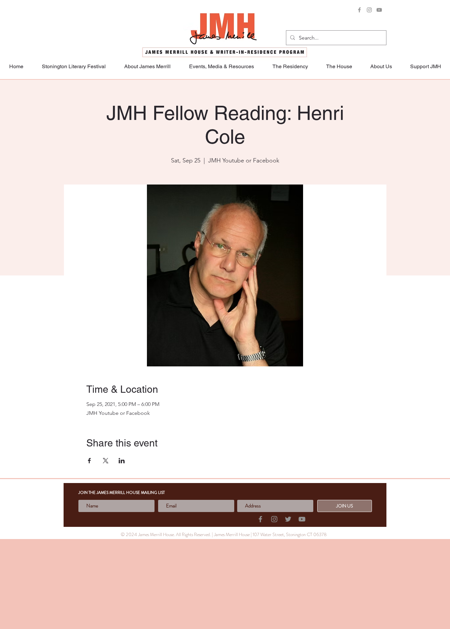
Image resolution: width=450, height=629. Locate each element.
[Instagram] (369, 10)
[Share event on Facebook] (89, 460)
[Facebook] (359, 10)
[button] (425, 66)
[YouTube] (379, 10)
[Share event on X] (105, 460)
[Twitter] (288, 519)
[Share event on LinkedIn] (122, 460)
